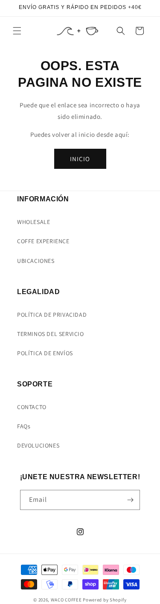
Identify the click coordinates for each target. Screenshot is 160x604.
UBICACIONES (36, 261)
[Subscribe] (130, 500)
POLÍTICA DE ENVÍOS (45, 353)
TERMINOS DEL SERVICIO (50, 334)
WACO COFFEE (66, 600)
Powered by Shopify (105, 600)
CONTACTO (32, 407)
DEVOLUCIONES (38, 445)
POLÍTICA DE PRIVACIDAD (52, 314)
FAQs (23, 426)
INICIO (80, 159)
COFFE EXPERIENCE (43, 241)
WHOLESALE (33, 222)
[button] (17, 30)
